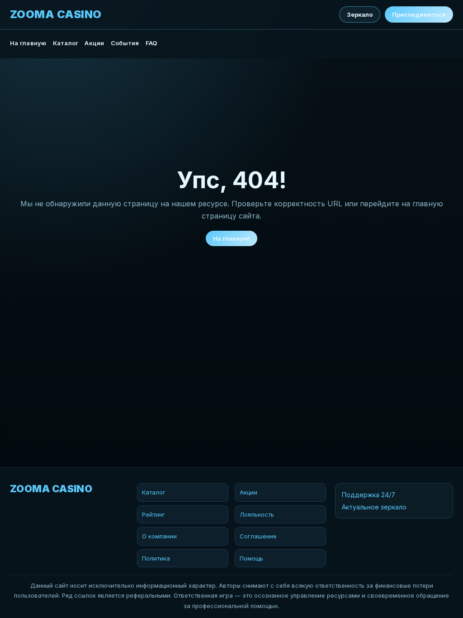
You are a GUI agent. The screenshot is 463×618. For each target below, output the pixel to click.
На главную (28, 43)
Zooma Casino (56, 14)
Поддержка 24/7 (368, 495)
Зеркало (360, 14)
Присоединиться (419, 14)
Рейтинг (153, 514)
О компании (159, 536)
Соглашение (258, 536)
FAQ (151, 43)
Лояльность (257, 514)
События (125, 43)
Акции (94, 43)
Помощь (251, 558)
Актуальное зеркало (374, 507)
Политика (156, 558)
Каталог (66, 43)
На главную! (231, 238)
